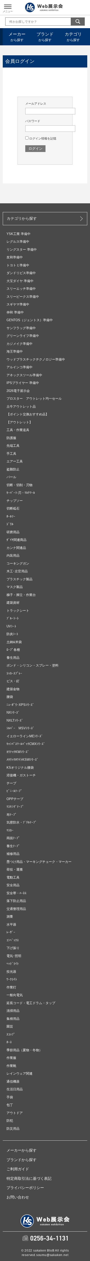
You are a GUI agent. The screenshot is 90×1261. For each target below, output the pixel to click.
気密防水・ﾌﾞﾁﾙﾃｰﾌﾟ (21, 822)
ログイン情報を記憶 (42, 138)
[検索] (78, 21)
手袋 (9, 1097)
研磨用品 (13, 532)
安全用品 (13, 885)
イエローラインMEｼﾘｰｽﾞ (24, 736)
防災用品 (13, 1128)
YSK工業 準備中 (18, 234)
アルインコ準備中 (19, 367)
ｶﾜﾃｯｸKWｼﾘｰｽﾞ (17, 752)
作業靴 (11, 1066)
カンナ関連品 (16, 548)
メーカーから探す (21, 1150)
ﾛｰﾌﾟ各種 (13, 650)
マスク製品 (14, 587)
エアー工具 (14, 461)
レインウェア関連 (19, 1073)
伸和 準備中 (15, 312)
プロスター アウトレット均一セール (34, 398)
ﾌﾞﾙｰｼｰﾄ (12, 618)
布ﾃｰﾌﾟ (11, 814)
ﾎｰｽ (9, 1042)
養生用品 (13, 658)
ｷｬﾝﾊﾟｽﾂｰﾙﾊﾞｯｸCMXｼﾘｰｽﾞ (25, 744)
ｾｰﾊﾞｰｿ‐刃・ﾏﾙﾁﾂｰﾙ (20, 493)
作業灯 (11, 987)
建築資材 (13, 602)
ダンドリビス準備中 (21, 273)
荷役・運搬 (14, 869)
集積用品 (13, 1019)
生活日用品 (14, 1089)
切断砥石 (13, 508)
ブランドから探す (21, 1160)
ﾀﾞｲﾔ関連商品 (16, 540)
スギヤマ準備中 (17, 304)
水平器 (11, 924)
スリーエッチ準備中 (21, 289)
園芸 (9, 1026)
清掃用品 (13, 1011)
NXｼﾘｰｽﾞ (13, 712)
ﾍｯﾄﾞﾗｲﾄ (12, 963)
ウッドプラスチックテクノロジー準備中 (35, 359)
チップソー (14, 501)
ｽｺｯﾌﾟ (10, 1034)
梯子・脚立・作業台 (21, 595)
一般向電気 (14, 995)
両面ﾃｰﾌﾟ (13, 838)
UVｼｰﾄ (11, 626)
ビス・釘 (13, 681)
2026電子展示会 (18, 391)
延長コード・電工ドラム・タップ (30, 1003)
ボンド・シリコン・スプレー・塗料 (32, 665)
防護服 (11, 438)
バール (11, 477)
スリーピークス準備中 (22, 296)
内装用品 (13, 555)
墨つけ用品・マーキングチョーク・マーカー (39, 862)
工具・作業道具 (17, 430)
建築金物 (13, 689)
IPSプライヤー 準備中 (22, 383)
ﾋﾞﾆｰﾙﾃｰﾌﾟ (14, 791)
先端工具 (13, 445)
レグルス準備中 (17, 241)
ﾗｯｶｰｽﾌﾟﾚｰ (14, 673)
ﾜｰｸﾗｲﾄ (11, 979)
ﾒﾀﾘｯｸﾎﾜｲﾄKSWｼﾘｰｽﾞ (22, 759)
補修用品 (13, 854)
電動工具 (13, 877)
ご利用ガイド (17, 1169)
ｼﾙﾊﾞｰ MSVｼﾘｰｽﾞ (20, 728)
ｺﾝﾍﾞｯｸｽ (12, 940)
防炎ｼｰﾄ (12, 634)
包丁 (9, 1105)
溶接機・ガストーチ (21, 775)
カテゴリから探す (22, 218)
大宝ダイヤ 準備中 (20, 281)
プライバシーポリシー (25, 1188)
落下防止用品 (16, 901)
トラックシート (17, 610)
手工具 (11, 453)
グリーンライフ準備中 (22, 336)
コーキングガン (17, 563)
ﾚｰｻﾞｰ (10, 932)
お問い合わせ (17, 1197)
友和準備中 (14, 257)
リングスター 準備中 (21, 249)
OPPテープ (14, 799)
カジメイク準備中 (19, 344)
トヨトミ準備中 (17, 265)
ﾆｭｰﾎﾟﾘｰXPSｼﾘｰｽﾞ (20, 705)
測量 (9, 916)
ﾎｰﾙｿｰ (10, 516)
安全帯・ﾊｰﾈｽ (16, 893)
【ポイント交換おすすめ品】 (27, 414)
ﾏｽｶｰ (10, 830)
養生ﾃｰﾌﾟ (13, 846)
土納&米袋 (14, 642)
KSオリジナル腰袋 (20, 767)
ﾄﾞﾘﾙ (10, 524)
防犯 (9, 1120)
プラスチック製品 (19, 579)
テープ (11, 783)
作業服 (11, 1058)
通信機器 (13, 1081)
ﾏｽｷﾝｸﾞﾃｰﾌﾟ (15, 807)
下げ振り (13, 948)
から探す (17, 37)
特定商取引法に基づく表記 (29, 1178)
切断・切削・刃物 (19, 485)
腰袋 (9, 697)
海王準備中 (14, 351)
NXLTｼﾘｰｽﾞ (14, 720)
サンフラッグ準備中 (21, 328)
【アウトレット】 (19, 422)
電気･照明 (13, 956)
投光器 (11, 971)
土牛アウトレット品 (21, 406)
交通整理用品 (16, 909)
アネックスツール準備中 (24, 375)
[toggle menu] (8, 6)
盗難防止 (13, 469)
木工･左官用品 (17, 571)
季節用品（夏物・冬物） (24, 1050)
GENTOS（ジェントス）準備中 (29, 320)
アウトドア (14, 1113)
